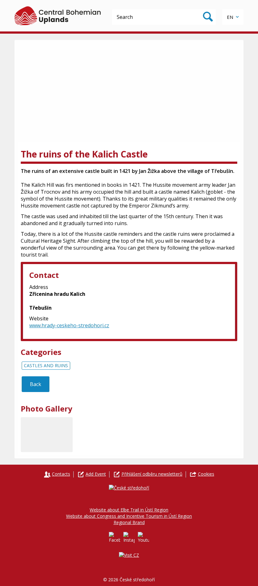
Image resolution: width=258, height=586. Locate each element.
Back (35, 384)
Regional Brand (129, 522)
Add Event (96, 474)
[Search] (208, 17)
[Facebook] (114, 537)
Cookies (206, 474)
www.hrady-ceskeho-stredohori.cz (69, 325)
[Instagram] (129, 537)
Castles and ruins (46, 365)
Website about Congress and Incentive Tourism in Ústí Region (129, 516)
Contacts (61, 474)
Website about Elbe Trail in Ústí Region (129, 510)
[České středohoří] (57, 15)
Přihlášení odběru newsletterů (151, 474)
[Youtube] (143, 537)
